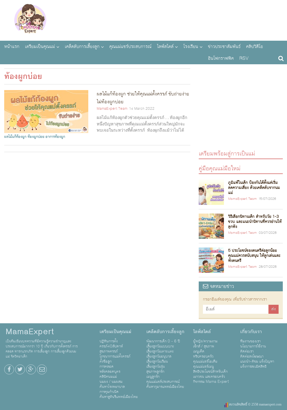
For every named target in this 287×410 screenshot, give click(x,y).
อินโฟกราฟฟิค (221, 58)
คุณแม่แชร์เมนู (203, 366)
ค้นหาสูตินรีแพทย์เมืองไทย (118, 396)
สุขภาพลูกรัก (155, 371)
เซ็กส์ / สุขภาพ (203, 346)
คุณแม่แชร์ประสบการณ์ (130, 46)
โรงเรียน (190, 46)
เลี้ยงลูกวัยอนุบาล (158, 356)
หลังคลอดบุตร (109, 371)
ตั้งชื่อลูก (105, 361)
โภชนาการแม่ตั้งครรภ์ (114, 356)
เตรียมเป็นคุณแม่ (40, 46)
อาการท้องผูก (55, 137)
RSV (244, 58)
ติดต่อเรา (247, 351)
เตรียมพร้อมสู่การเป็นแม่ (227, 153)
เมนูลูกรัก (152, 376)
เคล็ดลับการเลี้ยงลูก (82, 46)
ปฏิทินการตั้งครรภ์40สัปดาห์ (111, 344)
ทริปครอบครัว (203, 356)
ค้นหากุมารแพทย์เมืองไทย (165, 386)
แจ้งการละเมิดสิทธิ (253, 366)
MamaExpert (30, 19)
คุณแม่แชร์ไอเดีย (205, 361)
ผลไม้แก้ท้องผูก (15, 137)
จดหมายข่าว (221, 286)
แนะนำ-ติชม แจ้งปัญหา (257, 361)
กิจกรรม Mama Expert (211, 381)
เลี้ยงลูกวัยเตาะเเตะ (160, 351)
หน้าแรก (11, 46)
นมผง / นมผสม (110, 381)
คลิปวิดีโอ (254, 46)
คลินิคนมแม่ (108, 376)
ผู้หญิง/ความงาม (205, 341)
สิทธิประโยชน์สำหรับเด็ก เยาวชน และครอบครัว (210, 374)
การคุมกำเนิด (109, 391)
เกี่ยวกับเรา (251, 331)
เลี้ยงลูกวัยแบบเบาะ (160, 346)
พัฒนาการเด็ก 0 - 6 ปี (163, 341)
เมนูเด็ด (198, 351)
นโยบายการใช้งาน (253, 346)
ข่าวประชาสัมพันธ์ (224, 46)
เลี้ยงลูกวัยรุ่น (155, 366)
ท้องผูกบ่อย (35, 137)
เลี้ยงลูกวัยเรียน (157, 361)
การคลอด (106, 366)
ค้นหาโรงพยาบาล (112, 386)
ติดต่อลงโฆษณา (251, 356)
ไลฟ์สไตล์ (165, 46)
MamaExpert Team (112, 108)
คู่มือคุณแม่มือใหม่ (219, 168)
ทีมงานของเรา (250, 341)
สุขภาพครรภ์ (108, 351)
